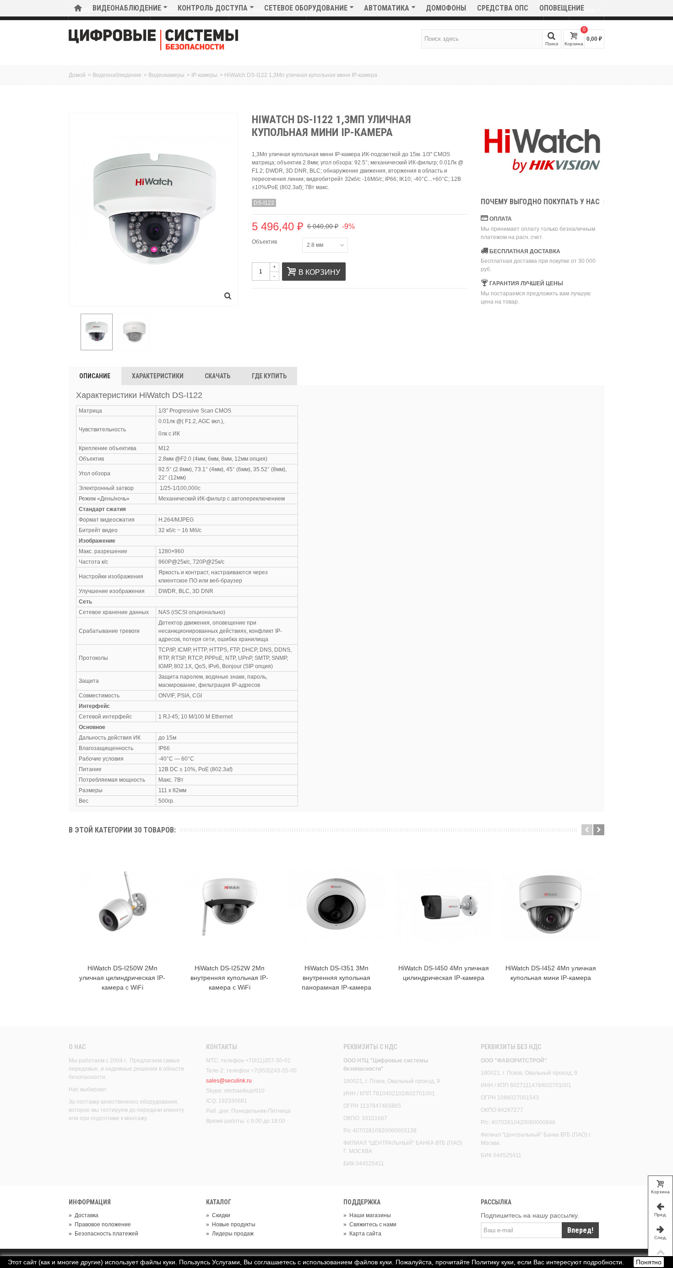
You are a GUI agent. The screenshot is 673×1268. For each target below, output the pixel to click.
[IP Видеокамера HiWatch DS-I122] (97, 332)
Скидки (218, 1215)
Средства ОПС (502, 8)
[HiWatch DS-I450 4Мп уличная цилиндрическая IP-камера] (444, 905)
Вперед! (580, 1230)
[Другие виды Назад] (73, 332)
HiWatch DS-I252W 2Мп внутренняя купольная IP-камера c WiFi (229, 977)
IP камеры (204, 75)
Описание (94, 376)
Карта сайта (362, 1233)
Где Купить (269, 376)
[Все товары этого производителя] (542, 151)
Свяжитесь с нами (369, 1224)
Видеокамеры (166, 75)
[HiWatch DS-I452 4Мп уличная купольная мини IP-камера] (551, 905)
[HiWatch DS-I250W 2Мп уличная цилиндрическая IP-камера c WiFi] (122, 905)
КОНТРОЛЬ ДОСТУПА (213, 8)
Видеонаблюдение (126, 8)
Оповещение (561, 8)
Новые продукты (230, 1224)
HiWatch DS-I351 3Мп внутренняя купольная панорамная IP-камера (336, 977)
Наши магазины (367, 1215)
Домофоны (446, 8)
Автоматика (386, 8)
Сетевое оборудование (305, 8)
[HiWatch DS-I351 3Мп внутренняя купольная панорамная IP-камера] (336, 905)
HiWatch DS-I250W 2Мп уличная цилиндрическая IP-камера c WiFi (122, 977)
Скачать (217, 376)
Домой (77, 75)
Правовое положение (100, 1224)
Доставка (83, 1215)
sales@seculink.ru (229, 1081)
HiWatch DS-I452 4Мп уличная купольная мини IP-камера (550, 972)
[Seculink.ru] (153, 40)
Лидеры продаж (230, 1233)
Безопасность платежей (103, 1233)
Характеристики (158, 376)
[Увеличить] (228, 296)
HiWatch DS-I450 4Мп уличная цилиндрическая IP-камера (443, 972)
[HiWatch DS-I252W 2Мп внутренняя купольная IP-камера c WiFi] (229, 905)
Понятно (649, 1262)
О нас (77, 1046)
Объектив (265, 242)
